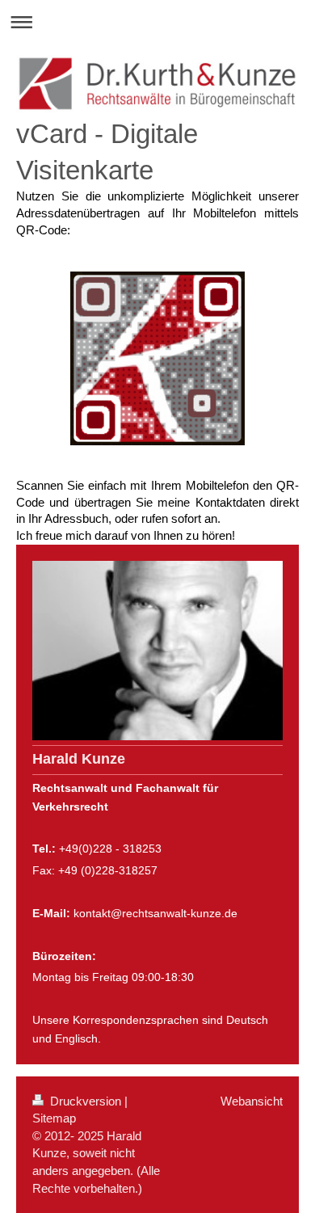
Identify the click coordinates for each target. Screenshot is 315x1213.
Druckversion (85, 1101)
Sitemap (54, 1118)
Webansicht (251, 1101)
